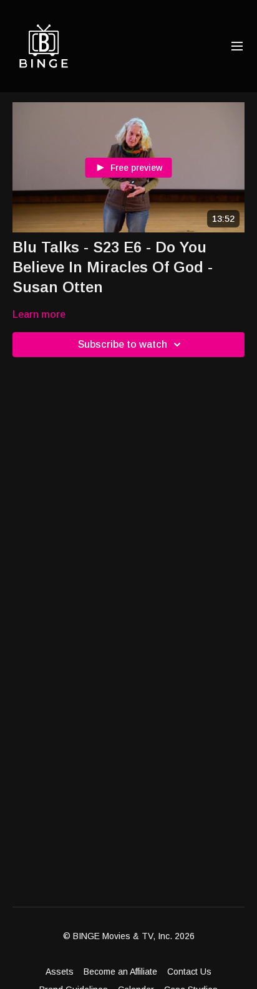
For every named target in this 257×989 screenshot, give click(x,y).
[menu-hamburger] (237, 46)
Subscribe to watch (122, 344)
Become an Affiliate (120, 972)
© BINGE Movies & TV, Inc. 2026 (129, 936)
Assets (60, 972)
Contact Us (189, 972)
